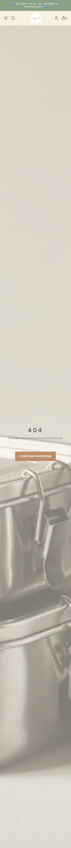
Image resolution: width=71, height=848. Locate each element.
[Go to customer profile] (56, 18)
